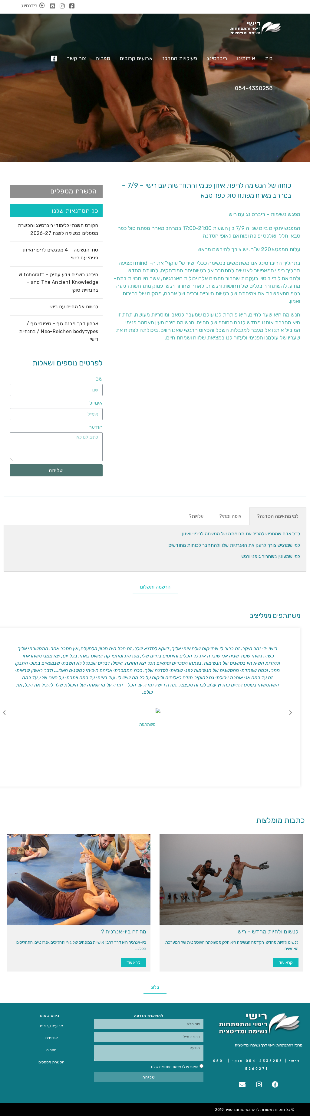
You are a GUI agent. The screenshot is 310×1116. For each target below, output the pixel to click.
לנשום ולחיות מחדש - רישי (267, 931)
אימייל (96, 403)
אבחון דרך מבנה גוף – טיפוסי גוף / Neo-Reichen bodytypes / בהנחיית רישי (58, 331)
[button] (56, 191)
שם (99, 378)
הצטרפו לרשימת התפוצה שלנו (174, 1067)
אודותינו (51, 1038)
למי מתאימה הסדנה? (277, 516)
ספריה (51, 1050)
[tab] (277, 516)
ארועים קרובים (51, 1026)
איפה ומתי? (230, 516)
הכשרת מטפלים (51, 1062)
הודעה (95, 427)
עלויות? (196, 516)
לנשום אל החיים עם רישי (74, 307)
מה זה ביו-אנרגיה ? (124, 931)
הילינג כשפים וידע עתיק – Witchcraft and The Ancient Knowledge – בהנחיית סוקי (58, 282)
